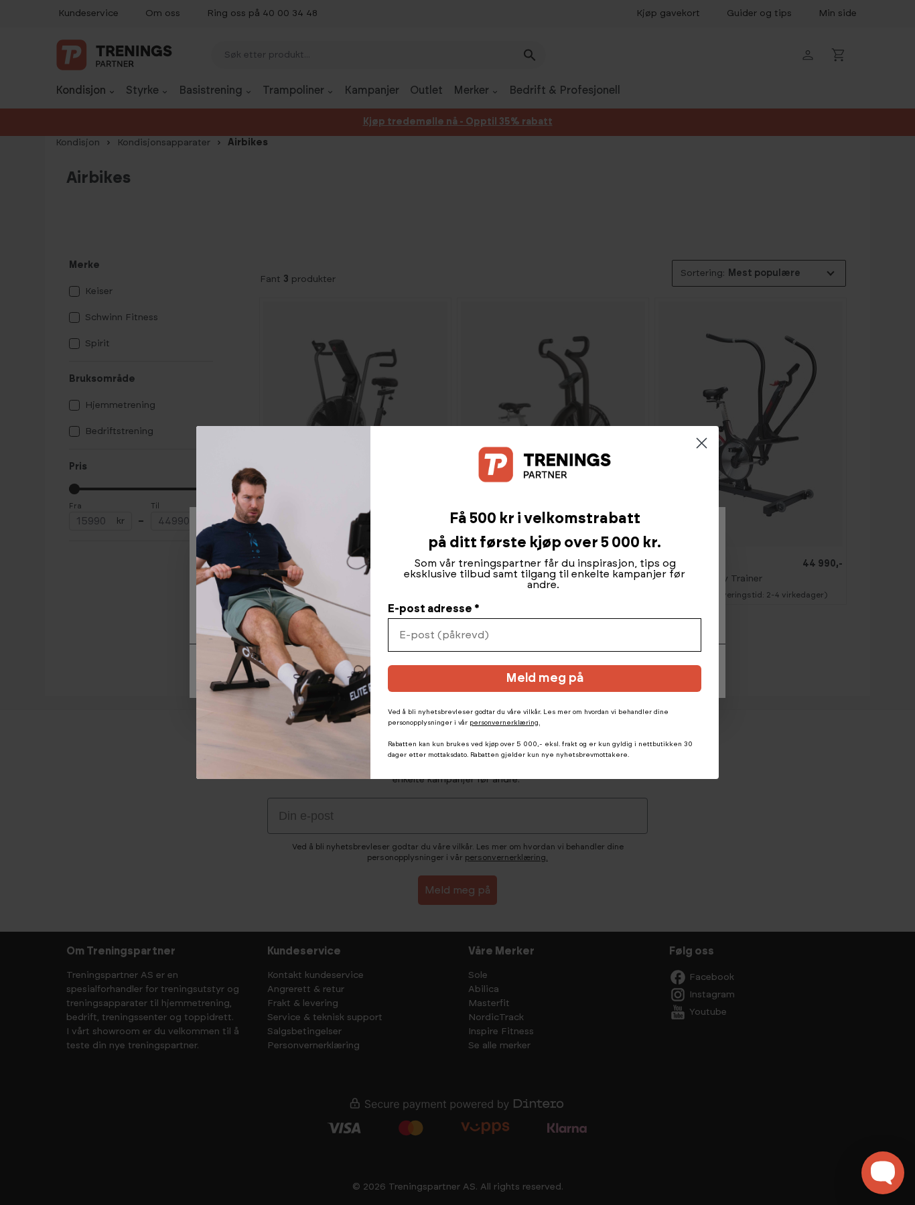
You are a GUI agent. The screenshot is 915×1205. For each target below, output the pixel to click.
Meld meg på (544, 678)
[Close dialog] (701, 443)
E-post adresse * (434, 609)
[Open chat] (882, 1172)
